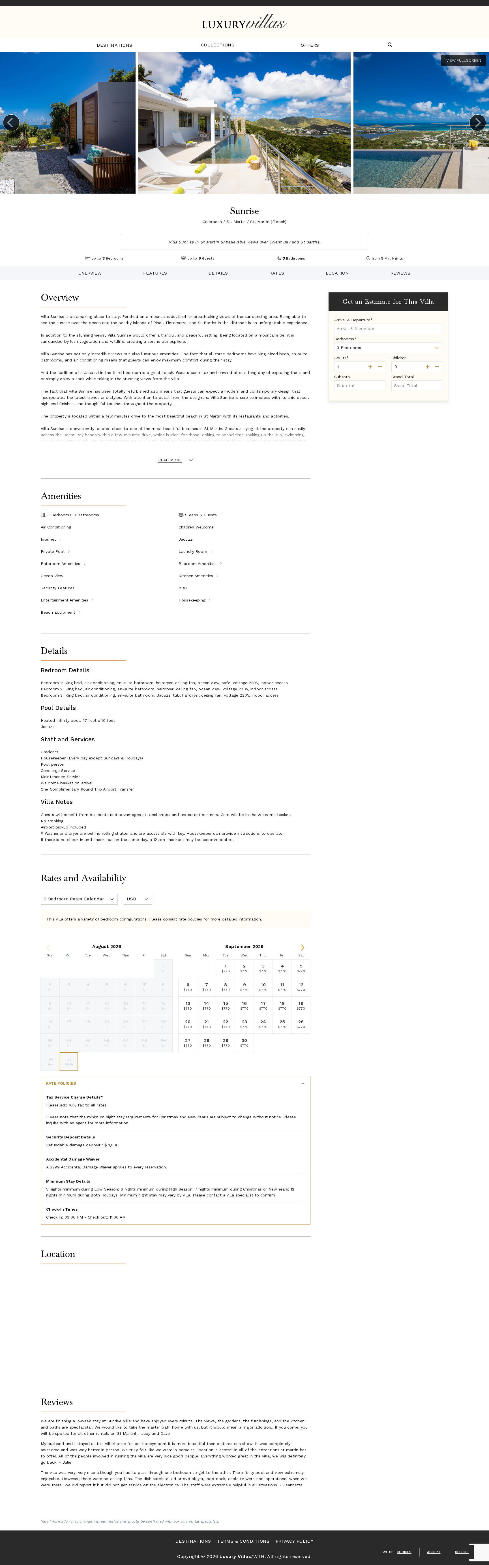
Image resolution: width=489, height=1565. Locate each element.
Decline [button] (462, 1552)
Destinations (114, 45)
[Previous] (11, 122)
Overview (90, 273)
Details (218, 273)
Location (337, 273)
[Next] (477, 122)
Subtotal (342, 376)
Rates (276, 273)
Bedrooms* (345, 339)
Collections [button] (218, 45)
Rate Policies (61, 1083)
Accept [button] (434, 1552)
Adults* (341, 358)
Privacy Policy (295, 1541)
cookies (404, 1552)
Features (155, 273)
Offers (310, 45)
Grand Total (402, 376)
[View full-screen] (463, 60)
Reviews (401, 273)
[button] (390, 45)
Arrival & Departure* (353, 320)
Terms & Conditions (243, 1541)
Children (399, 358)
